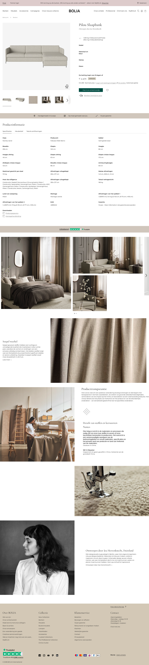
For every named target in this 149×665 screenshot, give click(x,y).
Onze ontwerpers (9, 628)
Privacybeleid (79, 637)
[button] (74, 313)
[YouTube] (48, 655)
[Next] (67, 100)
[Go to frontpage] (74, 11)
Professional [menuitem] (110, 11)
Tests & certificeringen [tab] (34, 131)
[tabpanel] (74, 179)
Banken (15, 17)
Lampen (42, 628)
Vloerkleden (43, 631)
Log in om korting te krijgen (106, 83)
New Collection (44, 617)
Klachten (77, 628)
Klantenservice (82, 612)
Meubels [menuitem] (14, 11)
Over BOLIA (9, 612)
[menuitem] (138, 11)
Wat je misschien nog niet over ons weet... (17, 637)
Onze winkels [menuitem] (99, 11)
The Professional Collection (48, 640)
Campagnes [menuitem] (35, 11)
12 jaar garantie (79, 623)
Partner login (14, 3)
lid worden (122, 83)
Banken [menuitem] (5, 11)
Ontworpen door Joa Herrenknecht (98, 565)
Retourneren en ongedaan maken (86, 626)
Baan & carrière (8, 626)
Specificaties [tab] (7, 131)
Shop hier (105, 3)
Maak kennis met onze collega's (14, 623)
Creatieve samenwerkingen (12, 634)
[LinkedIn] (57, 655)
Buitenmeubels (44, 626)
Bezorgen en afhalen (81, 620)
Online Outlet (43, 643)
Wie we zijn (7, 617)
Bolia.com (6, 17)
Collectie (43, 612)
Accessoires (43, 634)
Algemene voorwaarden (83, 640)
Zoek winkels (121, 655)
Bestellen (77, 617)
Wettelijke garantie (81, 631)
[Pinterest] (53, 655)
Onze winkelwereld (9, 620)
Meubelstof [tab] (19, 131)
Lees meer (6, 360)
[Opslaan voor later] (107, 90)
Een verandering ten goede (12, 631)
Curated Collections (45, 637)
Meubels (42, 623)
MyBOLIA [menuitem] (132, 11)
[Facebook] (40, 655)
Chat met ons (115, 627)
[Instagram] (44, 655)
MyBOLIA (6, 640)
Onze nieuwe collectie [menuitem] (50, 11)
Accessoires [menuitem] (23, 11)
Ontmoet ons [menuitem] (122, 11)
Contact (77, 634)
